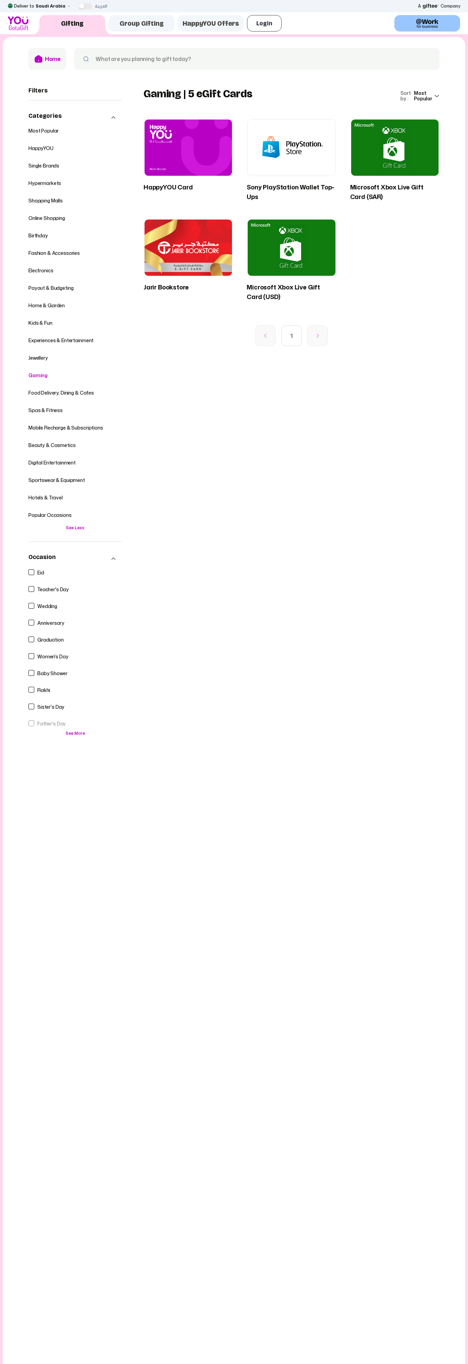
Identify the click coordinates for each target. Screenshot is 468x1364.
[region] (75, 426)
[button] (75, 117)
